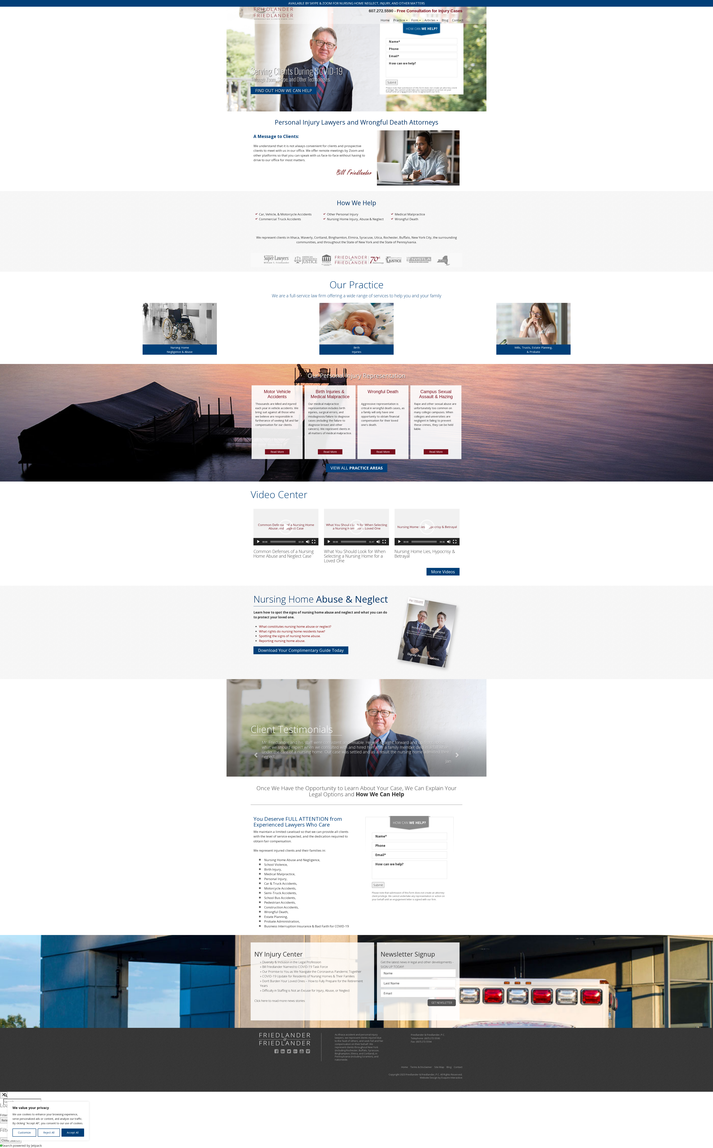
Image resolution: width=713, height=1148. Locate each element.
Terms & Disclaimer (421, 1067)
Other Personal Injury (342, 214)
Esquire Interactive (451, 1077)
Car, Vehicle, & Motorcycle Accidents (285, 214)
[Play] (258, 542)
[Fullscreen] (313, 542)
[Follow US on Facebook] (276, 1051)
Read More (277, 451)
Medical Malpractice (410, 214)
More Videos (443, 571)
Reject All (48, 1132)
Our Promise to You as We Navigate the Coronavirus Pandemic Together (311, 971)
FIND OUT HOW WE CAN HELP (283, 90)
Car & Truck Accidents (280, 883)
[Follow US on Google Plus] (295, 1051)
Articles (430, 20)
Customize (24, 1132)
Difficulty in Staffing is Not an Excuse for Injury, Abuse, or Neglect (306, 990)
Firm (415, 20)
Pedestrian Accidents (279, 902)
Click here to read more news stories (279, 1001)
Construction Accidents (281, 907)
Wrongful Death (406, 219)
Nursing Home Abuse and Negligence (291, 860)
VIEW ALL (357, 468)
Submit (391, 82)
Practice (399, 20)
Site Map (439, 1067)
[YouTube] (302, 1051)
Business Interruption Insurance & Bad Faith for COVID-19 (306, 926)
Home (385, 20)
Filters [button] (10, 1115)
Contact (457, 20)
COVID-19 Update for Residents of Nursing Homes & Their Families (308, 976)
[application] (285, 527)
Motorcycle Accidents (279, 888)
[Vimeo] (308, 1051)
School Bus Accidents (279, 898)
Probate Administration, (282, 921)
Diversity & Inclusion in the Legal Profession (291, 962)
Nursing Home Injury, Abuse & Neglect (355, 219)
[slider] (283, 542)
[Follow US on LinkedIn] (283, 1051)
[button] (286, 527)
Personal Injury (275, 879)
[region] (48, 1121)
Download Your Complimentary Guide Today (301, 650)
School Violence (275, 864)
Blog (445, 20)
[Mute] (308, 542)
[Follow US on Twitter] (289, 1051)
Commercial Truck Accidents (280, 219)
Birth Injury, (273, 869)
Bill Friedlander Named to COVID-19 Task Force (295, 967)
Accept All (73, 1132)
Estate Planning (275, 917)
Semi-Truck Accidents (280, 893)
